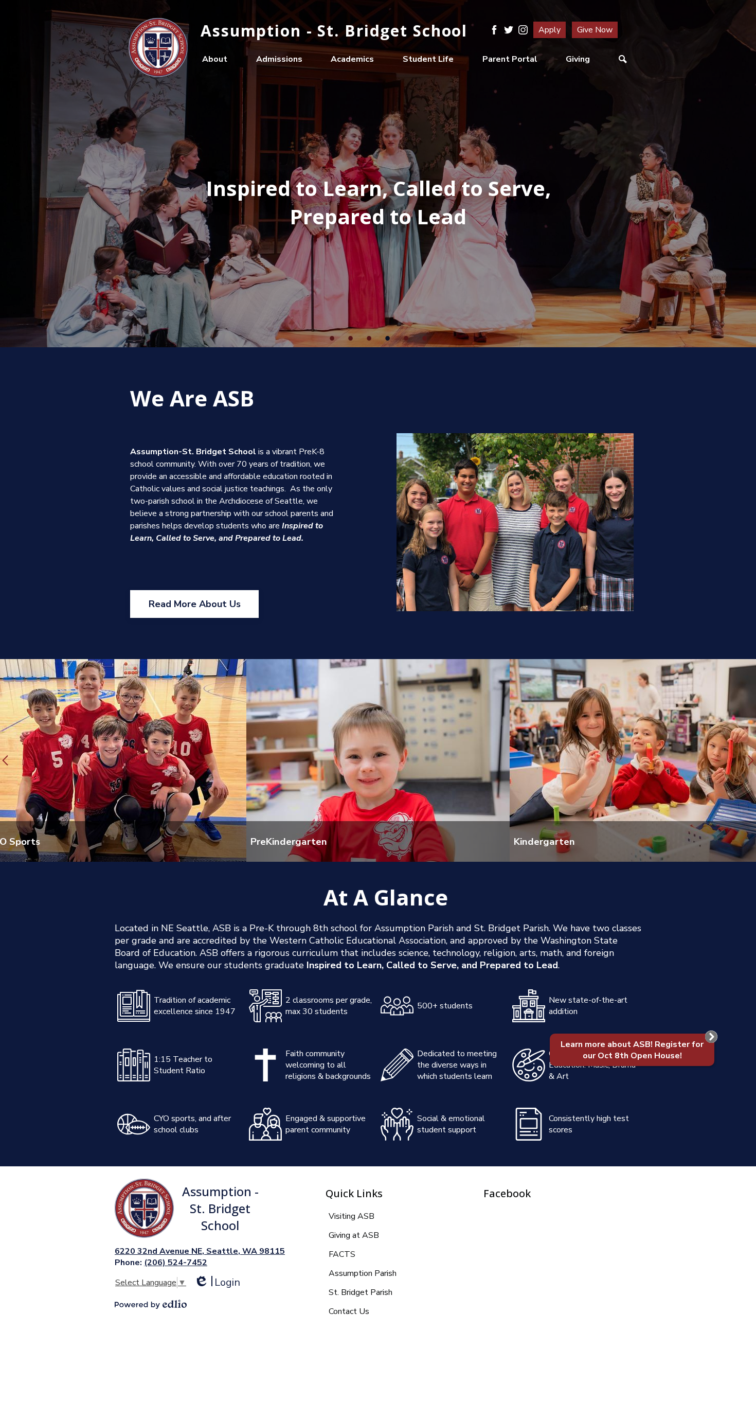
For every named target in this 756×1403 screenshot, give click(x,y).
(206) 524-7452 (175, 1262)
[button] (214, 59)
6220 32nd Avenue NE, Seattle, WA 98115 (200, 1251)
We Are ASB (192, 398)
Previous (5, 760)
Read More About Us (195, 604)
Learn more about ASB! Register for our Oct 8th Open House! (632, 1050)
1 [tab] (332, 338)
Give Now (595, 29)
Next (751, 760)
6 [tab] (424, 338)
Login (217, 1282)
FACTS (342, 1254)
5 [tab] (406, 338)
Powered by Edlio (151, 1304)
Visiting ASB (351, 1216)
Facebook (494, 29)
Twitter (508, 29)
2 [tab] (350, 338)
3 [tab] (369, 338)
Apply (549, 29)
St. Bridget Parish (360, 1292)
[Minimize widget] (711, 1036)
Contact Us (349, 1311)
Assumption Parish (363, 1273)
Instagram (523, 29)
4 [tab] (387, 338)
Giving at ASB (354, 1235)
